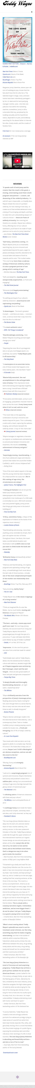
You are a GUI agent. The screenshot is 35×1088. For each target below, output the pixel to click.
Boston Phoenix (9, 712)
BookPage (6, 80)
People (6, 343)
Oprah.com (6, 74)
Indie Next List (8, 77)
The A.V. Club (8, 592)
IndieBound (14, 66)
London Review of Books (11, 525)
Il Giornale (7, 372)
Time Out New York (10, 512)
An (4, 136)
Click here (6, 131)
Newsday (7, 552)
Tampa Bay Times (9, 677)
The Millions (8, 690)
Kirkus (8, 410)
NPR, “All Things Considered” (14, 330)
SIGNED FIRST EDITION (11, 64)
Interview (7, 450)
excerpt (7, 136)
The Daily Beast (9, 359)
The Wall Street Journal (11, 285)
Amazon (23, 64)
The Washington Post (10, 293)
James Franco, (15, 485)
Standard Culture (10, 816)
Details (6, 642)
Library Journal (10, 431)
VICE (5, 653)
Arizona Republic (8, 82)
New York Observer (10, 602)
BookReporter (8, 758)
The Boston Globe (9, 322)
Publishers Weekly (11, 394)
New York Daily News (10, 560)
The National (8, 790)
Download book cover (10, 1053)
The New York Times (23, 272)
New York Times (8, 71)
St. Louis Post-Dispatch (11, 736)
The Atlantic (8, 615)
